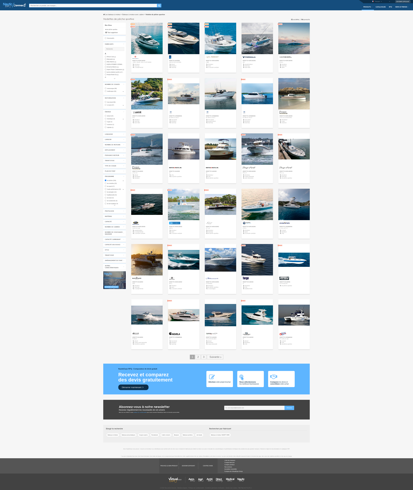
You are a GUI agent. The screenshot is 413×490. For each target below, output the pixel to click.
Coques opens (143, 435)
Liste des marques (229, 460)
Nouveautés (110, 38)
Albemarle (111, 59)
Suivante (215, 357)
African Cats (111, 57)
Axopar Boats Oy (113, 74)
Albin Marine (111, 62)
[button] (114, 44)
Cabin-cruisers (166, 435)
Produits (367, 7)
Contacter (147, 26)
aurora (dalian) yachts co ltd (115, 72)
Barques (176, 435)
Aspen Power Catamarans (115, 69)
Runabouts (154, 435)
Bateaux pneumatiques (128, 435)
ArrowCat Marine (113, 67)
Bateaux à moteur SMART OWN (220, 435)
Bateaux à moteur (113, 435)
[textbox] (93, 5)
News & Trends (401, 7)
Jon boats (199, 435)
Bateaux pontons (188, 435)
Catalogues (381, 7)
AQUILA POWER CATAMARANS (115, 64)
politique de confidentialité (139, 412)
